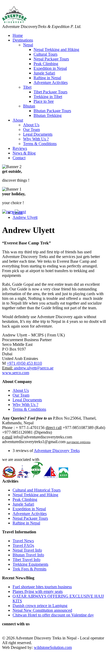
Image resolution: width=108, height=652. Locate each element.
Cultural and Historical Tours (37, 490)
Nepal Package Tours (51, 59)
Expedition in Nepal (50, 68)
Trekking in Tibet (48, 96)
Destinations (23, 40)
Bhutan (29, 106)
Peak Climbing (46, 63)
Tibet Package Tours (50, 92)
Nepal (28, 45)
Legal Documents (37, 134)
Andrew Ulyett (25, 217)
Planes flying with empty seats (38, 591)
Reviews (20, 148)
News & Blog (24, 153)
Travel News (23, 541)
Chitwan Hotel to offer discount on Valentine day (53, 615)
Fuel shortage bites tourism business (42, 587)
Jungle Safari (44, 73)
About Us (31, 125)
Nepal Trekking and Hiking (56, 49)
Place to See (44, 101)
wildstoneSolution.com (53, 647)
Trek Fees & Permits (29, 569)
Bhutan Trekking (48, 115)
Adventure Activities (51, 82)
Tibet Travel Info (26, 559)
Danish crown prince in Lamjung (40, 605)
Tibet (27, 87)
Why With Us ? (36, 139)
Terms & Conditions (40, 143)
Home (18, 35)
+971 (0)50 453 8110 (24, 363)
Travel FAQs (23, 545)
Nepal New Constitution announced (42, 610)
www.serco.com (15, 372)
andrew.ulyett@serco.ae (33, 368)
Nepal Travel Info (27, 550)
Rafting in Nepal (47, 78)
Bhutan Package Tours (52, 110)
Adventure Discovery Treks (57, 450)
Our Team (31, 129)
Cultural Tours (45, 54)
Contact (19, 158)
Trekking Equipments (30, 564)
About (18, 120)
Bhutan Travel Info (28, 555)
